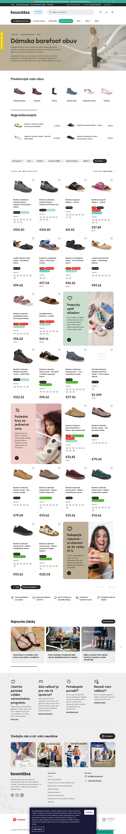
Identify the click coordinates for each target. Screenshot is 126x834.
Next (121, 647)
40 (21, 222)
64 (109, 587)
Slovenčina (107, 4)
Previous (5, 647)
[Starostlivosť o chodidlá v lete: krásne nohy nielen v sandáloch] (28, 639)
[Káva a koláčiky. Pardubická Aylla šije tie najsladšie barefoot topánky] (63, 639)
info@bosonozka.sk (95, 776)
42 (70, 217)
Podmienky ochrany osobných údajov (61, 799)
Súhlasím (89, 812)
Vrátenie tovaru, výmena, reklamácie (61, 783)
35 (24, 219)
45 (44, 334)
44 (41, 334)
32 (14, 219)
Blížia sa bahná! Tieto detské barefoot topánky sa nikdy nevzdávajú (95, 657)
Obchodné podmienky (56, 795)
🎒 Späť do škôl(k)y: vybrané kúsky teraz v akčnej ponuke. (51, 1)
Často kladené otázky (38, 4)
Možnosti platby (53, 789)
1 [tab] (24, 666)
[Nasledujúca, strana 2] (114, 587)
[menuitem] (21, 21)
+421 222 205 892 (95, 4)
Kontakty (50, 4)
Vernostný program (22, 4)
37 (30, 219)
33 (17, 219)
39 (18, 222)
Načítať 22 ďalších (29, 587)
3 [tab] (76, 666)
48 (74, 392)
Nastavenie (38, 829)
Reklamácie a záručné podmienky (60, 786)
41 (67, 217)
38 (14, 222)
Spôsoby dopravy (54, 792)
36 (27, 219)
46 (47, 334)
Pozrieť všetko (108, 621)
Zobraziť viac (62, 148)
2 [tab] (50, 666)
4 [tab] (102, 666)
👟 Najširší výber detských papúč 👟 (80, 1)
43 (14, 278)
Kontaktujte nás (72, 712)
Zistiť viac (14, 719)
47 (70, 392)
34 (21, 219)
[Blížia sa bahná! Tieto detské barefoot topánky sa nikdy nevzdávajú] (98, 639)
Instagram (109, 736)
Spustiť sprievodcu (45, 714)
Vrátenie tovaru (100, 703)
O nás (13, 4)
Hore (17, 587)
